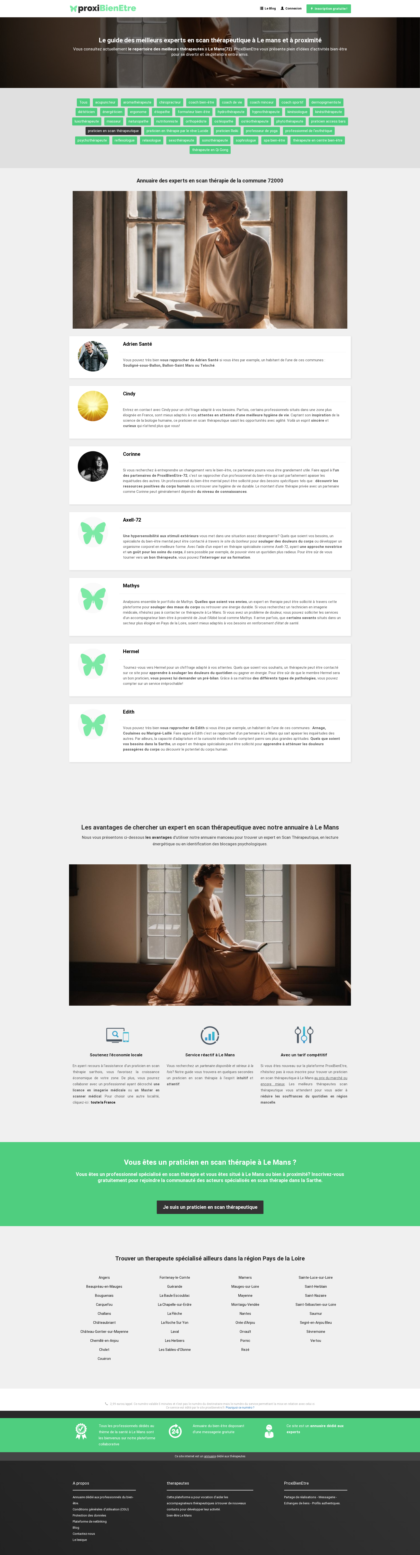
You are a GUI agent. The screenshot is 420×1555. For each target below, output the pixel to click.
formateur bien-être (194, 112)
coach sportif (292, 102)
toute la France (103, 1102)
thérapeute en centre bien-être (317, 140)
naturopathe (139, 121)
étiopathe (162, 112)
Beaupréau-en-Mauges (104, 1286)
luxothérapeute (87, 121)
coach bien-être (201, 102)
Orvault (245, 1332)
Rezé (245, 1350)
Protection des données (89, 1515)
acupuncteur (105, 102)
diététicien (86, 112)
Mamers (245, 1277)
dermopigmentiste (326, 102)
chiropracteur (170, 102)
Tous (83, 102)
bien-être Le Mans (179, 1515)
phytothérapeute (289, 121)
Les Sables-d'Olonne (175, 1350)
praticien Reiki (227, 131)
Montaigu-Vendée (245, 1305)
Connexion (293, 8)
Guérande (174, 1286)
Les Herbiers (174, 1341)
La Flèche (174, 1314)
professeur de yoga (262, 131)
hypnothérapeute (266, 112)
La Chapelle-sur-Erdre (175, 1305)
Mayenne (245, 1295)
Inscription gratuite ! (330, 8)
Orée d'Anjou (245, 1323)
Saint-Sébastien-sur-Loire (316, 1305)
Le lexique (80, 1540)
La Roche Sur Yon (174, 1323)
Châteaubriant (104, 1323)
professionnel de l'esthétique (308, 131)
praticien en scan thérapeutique (113, 131)
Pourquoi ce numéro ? (240, 1407)
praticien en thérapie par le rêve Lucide (177, 131)
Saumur (316, 1314)
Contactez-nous (84, 1534)
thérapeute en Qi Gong (210, 150)
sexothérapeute (181, 140)
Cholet (104, 1350)
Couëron (104, 1359)
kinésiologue (297, 112)
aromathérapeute (137, 102)
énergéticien (112, 112)
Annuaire (79, 1497)
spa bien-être (274, 140)
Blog (76, 1527)
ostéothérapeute (255, 121)
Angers (104, 1277)
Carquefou (104, 1305)
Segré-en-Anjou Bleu (316, 1323)
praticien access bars (328, 121)
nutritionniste (167, 121)
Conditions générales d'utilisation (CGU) (101, 1509)
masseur (114, 121)
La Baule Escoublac (175, 1295)
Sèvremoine (315, 1332)
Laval (175, 1332)
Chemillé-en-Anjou (104, 1341)
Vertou (315, 1341)
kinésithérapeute (328, 112)
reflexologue (125, 140)
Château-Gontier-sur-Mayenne (104, 1332)
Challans (104, 1314)
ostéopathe (223, 121)
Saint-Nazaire (315, 1295)
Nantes (245, 1314)
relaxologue (151, 140)
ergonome (138, 112)
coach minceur (262, 102)
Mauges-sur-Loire (245, 1286)
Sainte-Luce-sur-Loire (316, 1277)
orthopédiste (196, 121)
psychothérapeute (92, 140)
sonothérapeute (215, 140)
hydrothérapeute (231, 112)
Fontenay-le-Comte (175, 1277)
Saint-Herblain (316, 1286)
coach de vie (232, 102)
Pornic (245, 1341)
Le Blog (269, 8)
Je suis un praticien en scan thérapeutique (210, 1207)
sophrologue (246, 140)
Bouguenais (104, 1295)
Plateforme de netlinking (90, 1521)
